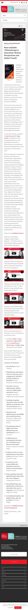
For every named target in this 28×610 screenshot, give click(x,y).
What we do (4, 580)
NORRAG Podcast (17, 233)
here (12, 607)
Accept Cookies (17, 607)
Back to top (24, 525)
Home (3, 568)
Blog (2, 583)
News (11, 44)
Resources (3, 571)
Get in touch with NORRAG (14, 554)
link (20, 357)
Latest (3, 586)
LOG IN (11, 2)
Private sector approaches (12, 43)
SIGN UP (16, 2)
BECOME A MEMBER (14, 561)
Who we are (4, 575)
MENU (2, 2)
